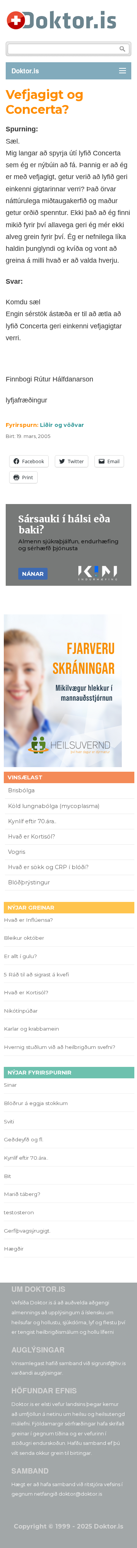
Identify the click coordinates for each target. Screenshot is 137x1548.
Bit (7, 1176)
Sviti (9, 1121)
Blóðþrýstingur (29, 882)
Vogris (16, 851)
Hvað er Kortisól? (32, 836)
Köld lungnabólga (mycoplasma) (53, 806)
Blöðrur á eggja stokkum (36, 1103)
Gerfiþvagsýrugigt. (27, 1231)
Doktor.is (25, 70)
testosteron (19, 1212)
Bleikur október (24, 938)
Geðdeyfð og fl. (23, 1139)
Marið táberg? (22, 1194)
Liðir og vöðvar (62, 425)
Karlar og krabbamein (31, 1029)
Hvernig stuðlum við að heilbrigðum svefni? (59, 1047)
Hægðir (14, 1249)
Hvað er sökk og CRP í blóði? (48, 867)
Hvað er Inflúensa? (28, 920)
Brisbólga (21, 790)
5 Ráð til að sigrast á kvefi (37, 974)
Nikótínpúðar (21, 1011)
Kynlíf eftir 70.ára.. (32, 821)
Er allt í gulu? (21, 956)
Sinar (10, 1085)
